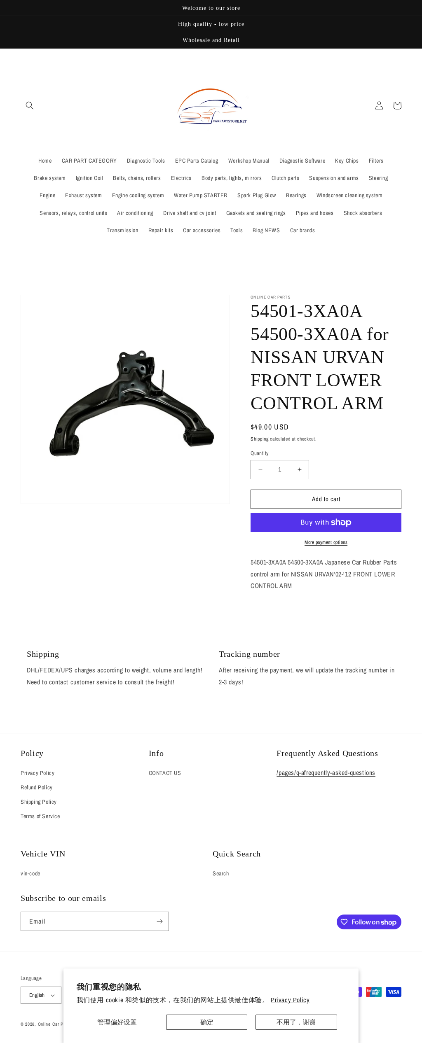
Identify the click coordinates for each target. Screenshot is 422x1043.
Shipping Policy (39, 801)
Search (221, 873)
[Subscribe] (159, 921)
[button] (30, 105)
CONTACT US (165, 773)
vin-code (30, 873)
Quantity (259, 453)
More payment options (326, 542)
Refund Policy (37, 787)
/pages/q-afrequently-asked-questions (326, 772)
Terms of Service (40, 816)
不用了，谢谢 (296, 1022)
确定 (206, 1022)
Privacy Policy (290, 999)
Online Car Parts (55, 1024)
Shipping (260, 439)
